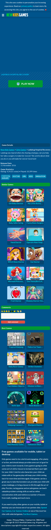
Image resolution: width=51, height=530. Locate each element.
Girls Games (21, 150)
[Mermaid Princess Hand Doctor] (16, 279)
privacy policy (27, 6)
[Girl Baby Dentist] (16, 201)
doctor (16, 176)
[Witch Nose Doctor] (16, 260)
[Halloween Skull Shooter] (35, 442)
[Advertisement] (25, 45)
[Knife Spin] (16, 403)
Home (9, 520)
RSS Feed (40, 520)
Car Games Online (20, 511)
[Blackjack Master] (35, 423)
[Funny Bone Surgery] (35, 221)
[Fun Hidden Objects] (16, 384)
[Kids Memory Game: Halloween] (16, 442)
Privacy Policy (18, 520)
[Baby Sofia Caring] (16, 221)
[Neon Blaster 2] (35, 403)
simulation (40, 176)
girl (24, 176)
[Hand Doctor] (16, 240)
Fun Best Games (30, 514)
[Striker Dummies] (35, 364)
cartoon (6, 176)
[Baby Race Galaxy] (16, 364)
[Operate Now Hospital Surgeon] (35, 240)
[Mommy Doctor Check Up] (35, 299)
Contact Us (30, 520)
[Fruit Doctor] (16, 299)
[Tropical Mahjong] (16, 345)
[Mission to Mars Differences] (35, 384)
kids (31, 176)
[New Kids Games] (17, 15)
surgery (5, 178)
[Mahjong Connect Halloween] (16, 423)
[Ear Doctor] (35, 260)
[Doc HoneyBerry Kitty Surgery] (35, 279)
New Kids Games (7, 150)
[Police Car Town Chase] (35, 345)
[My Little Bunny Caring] (35, 201)
